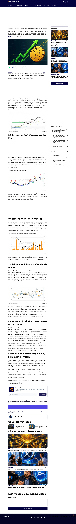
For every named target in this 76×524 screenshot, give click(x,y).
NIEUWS (12, 5)
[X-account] (31, 517)
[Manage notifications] (73, 515)
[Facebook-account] (34, 517)
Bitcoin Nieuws (12, 448)
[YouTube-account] (41, 517)
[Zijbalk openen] (8, 5)
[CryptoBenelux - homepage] (13, 1)
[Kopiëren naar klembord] (23, 67)
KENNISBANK (37, 5)
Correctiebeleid (63, 516)
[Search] (63, 1)
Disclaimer (73, 518)
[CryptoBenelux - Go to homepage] (4, 516)
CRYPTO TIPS (45, 5)
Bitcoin (10, 72)
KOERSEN (19, 5)
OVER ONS (53, 5)
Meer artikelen (59, 83)
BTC (44, 72)
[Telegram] (19, 67)
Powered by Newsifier (38, 521)
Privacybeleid (54, 516)
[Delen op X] (16, 67)
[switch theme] (65, 2)
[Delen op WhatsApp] (9, 67)
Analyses (11, 36)
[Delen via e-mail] (26, 67)
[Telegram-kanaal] (44, 517)
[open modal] (67, 1)
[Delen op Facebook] (13, 67)
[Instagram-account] (38, 517)
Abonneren (42, 394)
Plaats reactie (28, 508)
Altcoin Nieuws (12, 485)
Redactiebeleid (72, 516)
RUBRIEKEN (28, 5)
